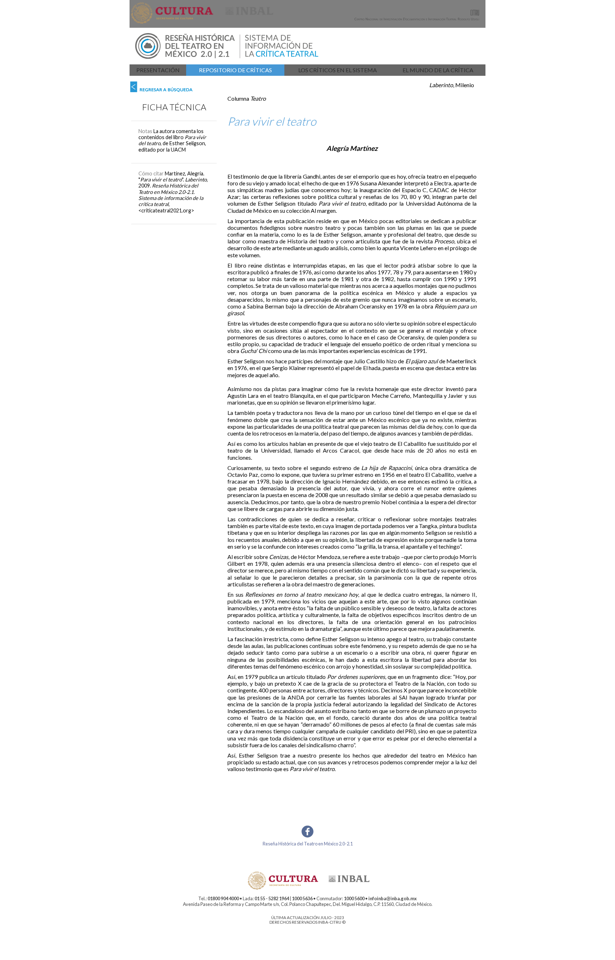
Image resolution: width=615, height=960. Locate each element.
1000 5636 (302, 898)
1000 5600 (354, 898)
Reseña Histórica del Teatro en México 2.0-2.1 (308, 843)
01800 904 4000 (223, 898)
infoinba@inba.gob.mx (392, 898)
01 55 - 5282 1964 (271, 898)
